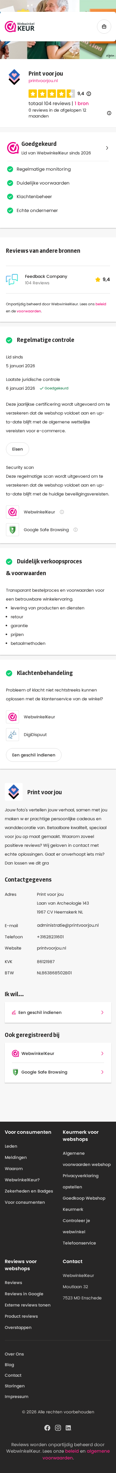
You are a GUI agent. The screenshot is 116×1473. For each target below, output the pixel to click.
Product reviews (21, 1316)
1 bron (82, 103)
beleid (100, 303)
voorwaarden (29, 311)
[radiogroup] (52, 93)
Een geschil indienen (33, 755)
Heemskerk (65, 912)
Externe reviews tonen (28, 1305)
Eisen (17, 449)
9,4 (84, 93)
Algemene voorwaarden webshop (87, 1158)
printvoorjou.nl (43, 81)
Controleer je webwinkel (76, 1226)
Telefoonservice (79, 1243)
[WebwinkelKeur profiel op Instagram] (58, 1427)
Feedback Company (46, 276)
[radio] (33, 93)
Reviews (13, 1283)
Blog (9, 1365)
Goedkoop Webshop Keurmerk (84, 1203)
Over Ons (14, 1354)
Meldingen (16, 1157)
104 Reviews (37, 283)
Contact (13, 1375)
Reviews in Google (24, 1294)
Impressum (17, 1396)
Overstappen (18, 1327)
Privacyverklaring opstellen (80, 1181)
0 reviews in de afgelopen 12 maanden (57, 113)
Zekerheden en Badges (29, 1191)
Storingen (15, 1386)
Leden (11, 1146)
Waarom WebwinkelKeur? (22, 1174)
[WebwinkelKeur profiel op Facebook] (47, 1427)
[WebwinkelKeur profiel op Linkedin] (69, 1427)
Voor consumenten (25, 1202)
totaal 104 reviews (49, 103)
